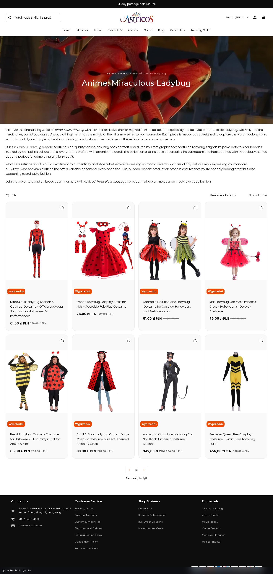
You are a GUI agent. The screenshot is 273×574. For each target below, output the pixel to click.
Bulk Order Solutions (150, 522)
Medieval (82, 30)
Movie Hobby (210, 522)
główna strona (117, 73)
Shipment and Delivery (89, 528)
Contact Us (177, 30)
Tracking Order (200, 30)
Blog (161, 30)
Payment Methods (86, 515)
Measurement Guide (151, 528)
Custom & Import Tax (87, 522)
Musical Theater (211, 541)
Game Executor (211, 528)
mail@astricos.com (30, 525)
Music (98, 30)
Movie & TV (115, 30)
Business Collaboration (152, 515)
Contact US (145, 508)
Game (148, 30)
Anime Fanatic (210, 515)
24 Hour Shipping (212, 508)
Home (67, 30)
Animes (133, 30)
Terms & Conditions (87, 548)
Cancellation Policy (86, 541)
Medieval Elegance (213, 535)
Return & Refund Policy (88, 535)
